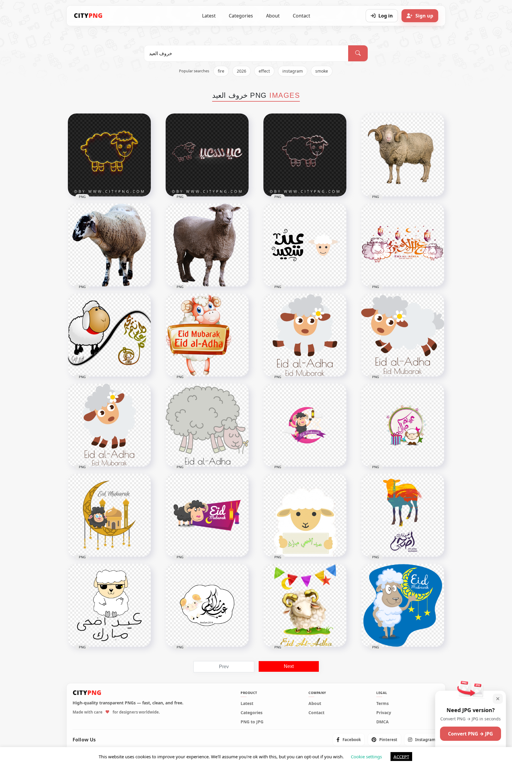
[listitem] (349, 739)
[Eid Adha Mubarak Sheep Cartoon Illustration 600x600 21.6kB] (402, 605)
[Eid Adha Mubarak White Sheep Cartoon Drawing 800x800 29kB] (109, 605)
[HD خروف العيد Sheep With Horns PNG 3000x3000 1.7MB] (402, 154)
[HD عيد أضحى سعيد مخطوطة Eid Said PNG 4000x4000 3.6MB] (207, 154)
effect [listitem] (264, 71)
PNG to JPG (252, 722)
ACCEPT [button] (401, 756)
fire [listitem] (221, 71)
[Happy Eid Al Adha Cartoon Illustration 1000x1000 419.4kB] (304, 605)
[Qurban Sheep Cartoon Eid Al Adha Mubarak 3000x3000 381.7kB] (109, 425)
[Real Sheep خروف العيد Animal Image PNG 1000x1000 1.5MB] (109, 245)
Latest (209, 15)
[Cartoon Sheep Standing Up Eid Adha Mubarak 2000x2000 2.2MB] (207, 335)
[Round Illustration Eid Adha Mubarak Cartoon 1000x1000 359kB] (402, 425)
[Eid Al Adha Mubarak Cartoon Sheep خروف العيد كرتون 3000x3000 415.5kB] (304, 335)
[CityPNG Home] (88, 16)
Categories (241, 15)
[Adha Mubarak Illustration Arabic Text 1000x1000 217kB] (402, 515)
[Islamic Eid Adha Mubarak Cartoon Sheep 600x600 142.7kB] (304, 515)
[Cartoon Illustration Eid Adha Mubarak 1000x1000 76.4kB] (304, 425)
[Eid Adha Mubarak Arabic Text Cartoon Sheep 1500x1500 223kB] (207, 605)
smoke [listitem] (321, 71)
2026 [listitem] (241, 71)
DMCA (382, 722)
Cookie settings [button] (366, 756)
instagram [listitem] (292, 71)
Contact (301, 15)
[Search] (358, 53)
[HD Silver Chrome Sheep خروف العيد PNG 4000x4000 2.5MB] (304, 154)
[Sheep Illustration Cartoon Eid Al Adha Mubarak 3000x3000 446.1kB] (402, 335)
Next (289, 666)
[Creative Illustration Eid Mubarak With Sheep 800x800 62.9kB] (207, 515)
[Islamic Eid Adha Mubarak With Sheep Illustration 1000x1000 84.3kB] (109, 515)
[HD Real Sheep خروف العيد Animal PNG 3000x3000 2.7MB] (207, 245)
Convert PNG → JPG (470, 733)
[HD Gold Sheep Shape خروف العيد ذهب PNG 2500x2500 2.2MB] (109, 154)
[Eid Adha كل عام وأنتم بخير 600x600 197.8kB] (109, 335)
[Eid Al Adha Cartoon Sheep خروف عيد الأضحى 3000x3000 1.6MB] (207, 425)
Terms (382, 703)
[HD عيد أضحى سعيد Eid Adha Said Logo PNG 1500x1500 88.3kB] (304, 245)
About (273, 15)
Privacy (383, 712)
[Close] (498, 699)
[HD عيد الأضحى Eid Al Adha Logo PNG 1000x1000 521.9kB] (402, 245)
